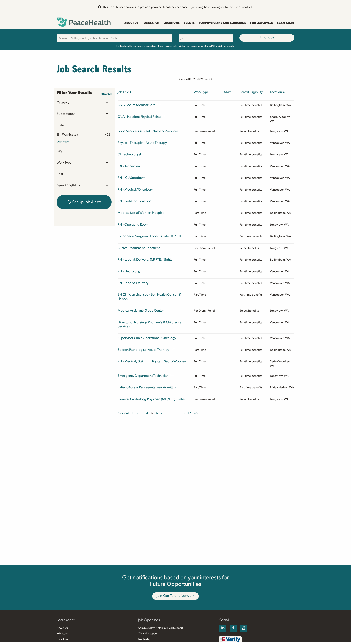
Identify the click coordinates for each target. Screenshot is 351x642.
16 (183, 413)
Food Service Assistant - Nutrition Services (148, 131)
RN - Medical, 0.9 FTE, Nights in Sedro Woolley (152, 361)
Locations (172, 23)
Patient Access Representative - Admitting (148, 387)
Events (189, 23)
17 (189, 413)
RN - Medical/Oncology (135, 189)
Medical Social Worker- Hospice (141, 212)
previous (123, 413)
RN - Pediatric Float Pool (135, 201)
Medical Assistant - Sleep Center (141, 310)
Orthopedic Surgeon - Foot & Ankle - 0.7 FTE (150, 236)
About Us (131, 23)
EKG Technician (129, 166)
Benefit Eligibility (68, 185)
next (197, 413)
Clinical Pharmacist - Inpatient (139, 248)
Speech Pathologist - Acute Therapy (143, 349)
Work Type (64, 162)
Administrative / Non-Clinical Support (160, 628)
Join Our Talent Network (175, 596)
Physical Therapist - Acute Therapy (142, 142)
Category (63, 102)
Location (276, 92)
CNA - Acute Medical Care (136, 105)
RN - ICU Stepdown (131, 177)
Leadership (144, 639)
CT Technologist (129, 154)
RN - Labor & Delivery (133, 283)
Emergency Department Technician (143, 375)
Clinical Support (147, 633)
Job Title (124, 92)
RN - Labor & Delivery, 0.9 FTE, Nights (145, 259)
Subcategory (66, 113)
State (60, 125)
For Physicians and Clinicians (222, 23)
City (59, 151)
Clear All (106, 94)
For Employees (261, 23)
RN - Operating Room (133, 224)
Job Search (151, 23)
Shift (60, 174)
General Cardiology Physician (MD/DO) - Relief (152, 399)
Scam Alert (285, 23)
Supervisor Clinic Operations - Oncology (147, 338)
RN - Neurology (129, 271)
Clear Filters (63, 141)
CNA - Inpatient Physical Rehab (140, 116)
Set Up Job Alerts (86, 202)
